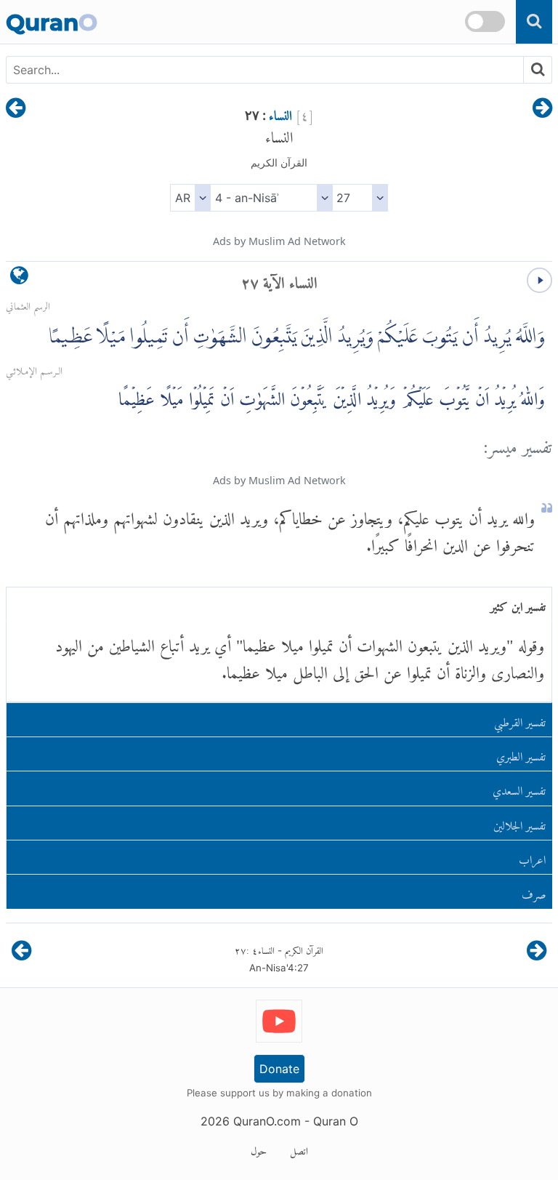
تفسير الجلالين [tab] (519, 822)
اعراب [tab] (532, 857)
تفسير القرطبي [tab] (520, 719)
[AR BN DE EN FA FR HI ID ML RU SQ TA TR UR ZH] (190, 198)
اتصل (299, 1148)
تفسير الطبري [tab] (521, 753)
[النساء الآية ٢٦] (542, 109)
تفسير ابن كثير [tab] (518, 604)
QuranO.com (267, 1121)
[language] (19, 279)
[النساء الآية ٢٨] (15, 109)
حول (259, 1148)
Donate (279, 1068)
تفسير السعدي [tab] (519, 788)
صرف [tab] (534, 892)
